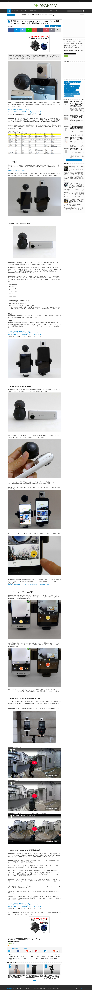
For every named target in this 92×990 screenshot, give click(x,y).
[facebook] (79, 1)
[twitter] (82, 1)
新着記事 (66, 99)
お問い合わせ (58, 10)
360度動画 (30, 10)
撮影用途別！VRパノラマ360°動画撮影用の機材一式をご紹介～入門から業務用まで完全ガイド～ (76, 168)
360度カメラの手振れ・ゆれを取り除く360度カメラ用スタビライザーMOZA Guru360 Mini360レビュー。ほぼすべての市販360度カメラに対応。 (52, 977)
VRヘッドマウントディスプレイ (41, 10)
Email (57, 26)
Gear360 (72, 89)
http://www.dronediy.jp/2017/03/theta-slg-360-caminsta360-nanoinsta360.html (29, 584)
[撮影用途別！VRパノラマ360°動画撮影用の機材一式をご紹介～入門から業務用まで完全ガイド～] (66, 168)
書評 (71, 95)
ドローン (66, 89)
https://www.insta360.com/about (16, 170)
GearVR (51, 10)
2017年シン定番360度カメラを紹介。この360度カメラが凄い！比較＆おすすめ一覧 (76, 149)
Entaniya (66, 95)
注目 (17, 10)
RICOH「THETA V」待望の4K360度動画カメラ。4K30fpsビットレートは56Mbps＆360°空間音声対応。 (16, 976)
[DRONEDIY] (9, 11)
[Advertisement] (18, 43)
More (83, 99)
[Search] (84, 11)
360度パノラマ (67, 88)
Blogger (83, 988)
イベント (75, 91)
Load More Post (74, 160)
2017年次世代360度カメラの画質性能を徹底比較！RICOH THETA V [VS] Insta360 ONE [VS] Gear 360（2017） (76, 117)
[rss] (84, 1)
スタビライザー (67, 91)
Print (52, 26)
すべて (13, 10)
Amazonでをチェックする (19, 109)
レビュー (22, 10)
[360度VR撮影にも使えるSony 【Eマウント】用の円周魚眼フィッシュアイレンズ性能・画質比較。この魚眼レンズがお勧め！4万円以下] (66, 185)
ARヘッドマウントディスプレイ (71, 93)
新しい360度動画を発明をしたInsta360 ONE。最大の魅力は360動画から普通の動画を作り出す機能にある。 (34, 976)
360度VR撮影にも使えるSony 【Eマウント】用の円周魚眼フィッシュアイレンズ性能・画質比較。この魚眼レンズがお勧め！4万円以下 (76, 185)
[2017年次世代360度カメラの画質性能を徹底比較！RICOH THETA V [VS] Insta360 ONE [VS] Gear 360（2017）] (66, 201)
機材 (26, 10)
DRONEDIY (9, 988)
